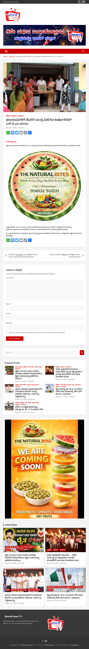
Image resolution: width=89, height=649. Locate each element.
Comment (10, 278)
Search (82, 352)
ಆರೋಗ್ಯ (17, 367)
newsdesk (21, 128)
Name (8, 304)
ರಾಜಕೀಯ (21, 116)
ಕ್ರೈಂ (21, 367)
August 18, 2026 (20, 381)
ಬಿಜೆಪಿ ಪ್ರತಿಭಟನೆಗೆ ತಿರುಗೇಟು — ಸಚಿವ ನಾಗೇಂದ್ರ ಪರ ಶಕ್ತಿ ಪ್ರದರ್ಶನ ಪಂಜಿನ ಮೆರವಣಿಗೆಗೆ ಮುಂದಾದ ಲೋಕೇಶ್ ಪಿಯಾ (69, 373)
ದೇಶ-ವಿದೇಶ (31, 367)
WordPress (75, 645)
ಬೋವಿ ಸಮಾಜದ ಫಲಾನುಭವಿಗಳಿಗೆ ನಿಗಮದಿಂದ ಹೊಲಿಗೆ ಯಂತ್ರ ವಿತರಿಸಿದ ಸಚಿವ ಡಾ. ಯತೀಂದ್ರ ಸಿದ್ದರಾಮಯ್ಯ (28, 393)
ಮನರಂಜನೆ (78, 384)
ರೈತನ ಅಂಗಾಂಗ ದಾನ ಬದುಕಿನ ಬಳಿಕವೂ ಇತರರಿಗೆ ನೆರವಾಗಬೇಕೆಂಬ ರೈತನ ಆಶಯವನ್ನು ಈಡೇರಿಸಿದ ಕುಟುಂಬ (29, 375)
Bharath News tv (28, 645)
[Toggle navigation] (6, 51)
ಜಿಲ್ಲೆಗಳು (8, 116)
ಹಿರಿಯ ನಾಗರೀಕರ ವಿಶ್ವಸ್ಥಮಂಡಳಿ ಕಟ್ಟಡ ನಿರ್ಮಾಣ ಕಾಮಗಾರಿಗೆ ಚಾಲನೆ (65, 256)
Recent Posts (13, 363)
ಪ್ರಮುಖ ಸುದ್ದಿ (38, 367)
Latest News (11, 525)
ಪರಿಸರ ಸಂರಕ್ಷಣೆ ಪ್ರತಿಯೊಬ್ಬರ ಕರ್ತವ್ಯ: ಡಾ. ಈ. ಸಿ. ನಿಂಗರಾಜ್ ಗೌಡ (29, 408)
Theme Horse (49, 645)
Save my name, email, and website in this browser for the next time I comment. (37, 333)
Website (9, 323)
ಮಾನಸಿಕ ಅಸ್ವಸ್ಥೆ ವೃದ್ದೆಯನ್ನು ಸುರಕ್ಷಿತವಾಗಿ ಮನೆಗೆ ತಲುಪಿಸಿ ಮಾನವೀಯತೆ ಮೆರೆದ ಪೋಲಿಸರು (23, 256)
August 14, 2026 (61, 397)
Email (8, 313)
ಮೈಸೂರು (14, 116)
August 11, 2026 (20, 412)
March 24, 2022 (11, 128)
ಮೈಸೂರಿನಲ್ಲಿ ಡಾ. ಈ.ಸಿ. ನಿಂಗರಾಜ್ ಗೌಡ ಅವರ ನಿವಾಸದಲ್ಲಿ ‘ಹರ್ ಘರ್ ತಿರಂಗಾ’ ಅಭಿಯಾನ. (69, 391)
